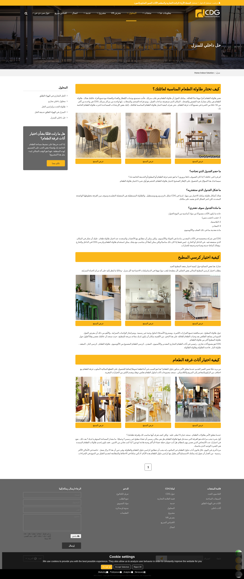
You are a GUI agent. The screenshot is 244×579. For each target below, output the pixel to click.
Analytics (127, 572)
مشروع (102, 13)
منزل (218, 72)
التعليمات (124, 513)
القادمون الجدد (214, 494)
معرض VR (116, 13)
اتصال (75, 13)
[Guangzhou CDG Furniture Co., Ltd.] (208, 13)
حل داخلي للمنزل (58, 117)
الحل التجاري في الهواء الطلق (53, 95)
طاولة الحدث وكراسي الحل (54, 106)
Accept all (107, 567)
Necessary (139, 572)
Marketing (102, 572)
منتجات (147, 13)
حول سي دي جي (42, 13)
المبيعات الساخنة (213, 498)
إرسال (71, 545)
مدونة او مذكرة (122, 508)
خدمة (88, 13)
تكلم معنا (56, 163)
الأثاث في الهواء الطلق (211, 503)
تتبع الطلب (123, 498)
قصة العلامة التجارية (166, 498)
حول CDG (170, 494)
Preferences (115, 572)
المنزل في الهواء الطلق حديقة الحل (50, 112)
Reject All (137, 567)
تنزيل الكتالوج (122, 494)
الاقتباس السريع (168, 522)
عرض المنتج (197, 161)
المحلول (132, 13)
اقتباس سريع (61, 13)
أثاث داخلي (216, 508)
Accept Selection (122, 567)
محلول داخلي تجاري (57, 101)
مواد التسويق (122, 503)
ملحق (74, 536)
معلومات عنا (165, 13)
